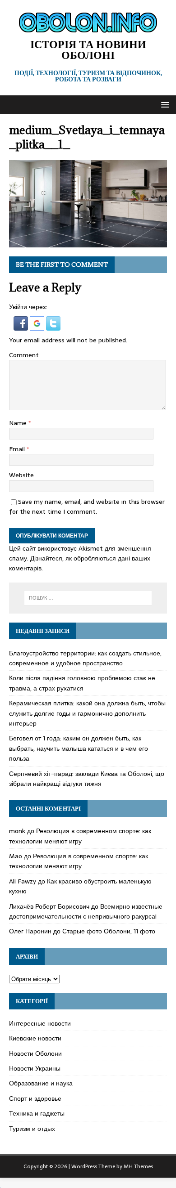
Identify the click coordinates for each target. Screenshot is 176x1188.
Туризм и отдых (32, 1129)
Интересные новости (40, 1023)
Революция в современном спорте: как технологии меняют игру (80, 836)
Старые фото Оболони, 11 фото (108, 931)
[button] (163, 104)
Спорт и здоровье (35, 1098)
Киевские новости (35, 1038)
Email (18, 449)
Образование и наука (41, 1083)
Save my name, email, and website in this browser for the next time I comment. (87, 506)
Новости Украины (34, 1068)
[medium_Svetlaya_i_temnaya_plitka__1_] (88, 242)
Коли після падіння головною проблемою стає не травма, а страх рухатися (82, 683)
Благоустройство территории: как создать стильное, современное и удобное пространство (85, 658)
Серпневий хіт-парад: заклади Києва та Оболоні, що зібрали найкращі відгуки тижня (86, 779)
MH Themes (138, 1166)
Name (18, 423)
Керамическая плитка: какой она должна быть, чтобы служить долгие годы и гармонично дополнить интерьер (87, 713)
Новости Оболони (35, 1053)
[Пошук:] (88, 597)
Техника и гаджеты (37, 1113)
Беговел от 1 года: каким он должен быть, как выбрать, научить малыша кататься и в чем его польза (78, 748)
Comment (24, 355)
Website (21, 475)
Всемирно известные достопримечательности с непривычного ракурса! (85, 911)
